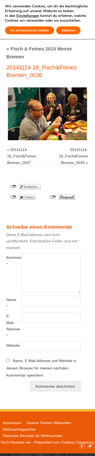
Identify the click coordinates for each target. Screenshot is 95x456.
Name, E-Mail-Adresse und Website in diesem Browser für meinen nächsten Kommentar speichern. (41, 368)
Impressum (12, 423)
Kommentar (10, 260)
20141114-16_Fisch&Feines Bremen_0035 (73, 156)
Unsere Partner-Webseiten (49, 423)
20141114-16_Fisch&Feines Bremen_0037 (21, 156)
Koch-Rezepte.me (16, 442)
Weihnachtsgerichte (19, 429)
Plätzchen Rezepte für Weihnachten (33, 436)
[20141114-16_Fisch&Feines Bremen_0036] (47, 113)
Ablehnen (68, 30)
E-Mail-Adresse (10, 325)
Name (10, 303)
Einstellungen (27, 15)
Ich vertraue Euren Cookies (29, 30)
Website (10, 345)
